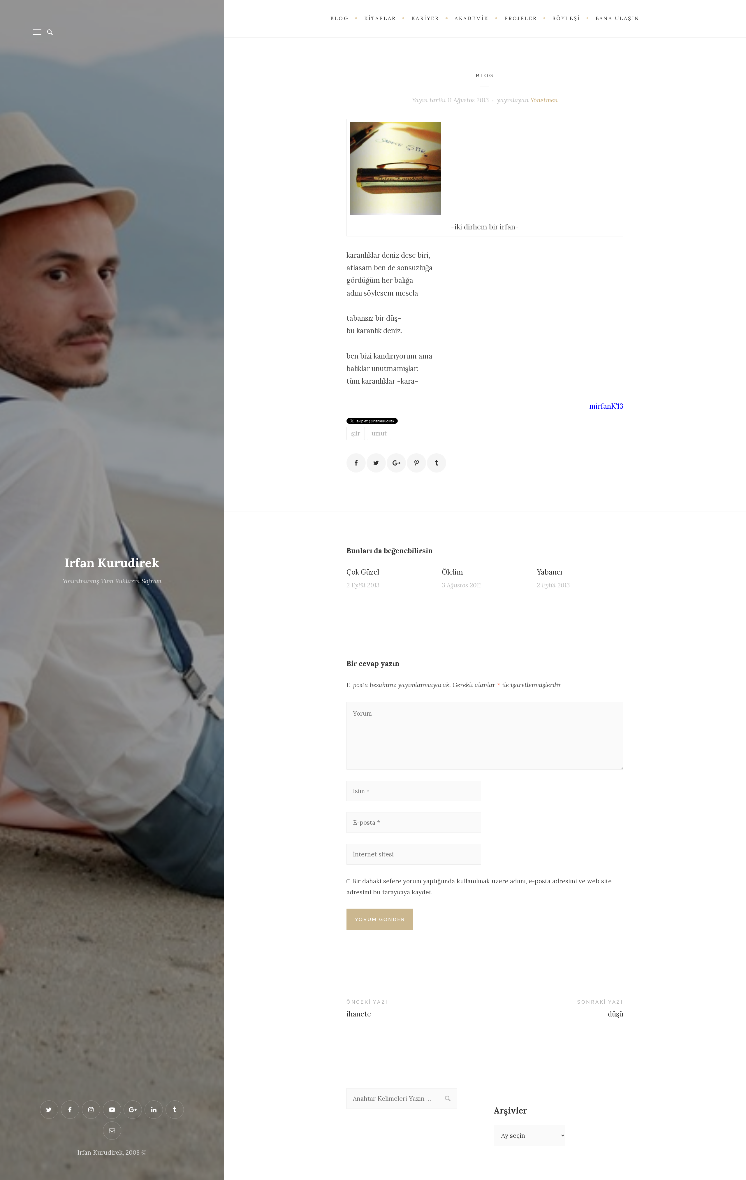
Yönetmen (544, 100)
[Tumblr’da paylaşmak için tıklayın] (436, 463)
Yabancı (549, 572)
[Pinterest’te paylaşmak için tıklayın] (416, 463)
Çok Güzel (362, 572)
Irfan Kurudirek (112, 563)
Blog (485, 75)
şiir (355, 433)
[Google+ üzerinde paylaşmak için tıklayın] (396, 463)
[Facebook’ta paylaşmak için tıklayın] (356, 463)
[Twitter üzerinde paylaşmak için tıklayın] (376, 463)
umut (379, 433)
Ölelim (452, 572)
